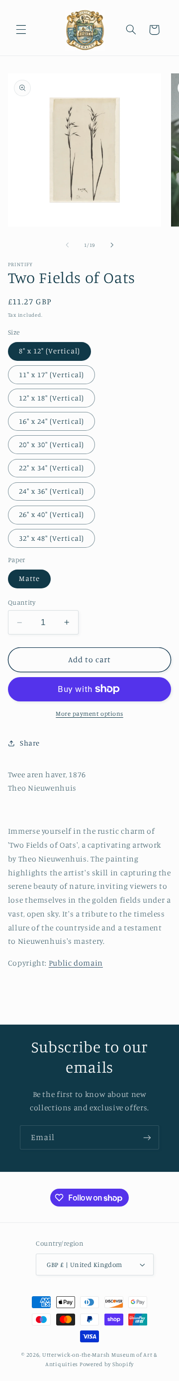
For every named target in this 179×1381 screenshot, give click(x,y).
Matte (29, 578)
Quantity (21, 602)
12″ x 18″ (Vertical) (51, 398)
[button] (20, 29)
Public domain (76, 963)
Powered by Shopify (107, 1364)
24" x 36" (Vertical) (51, 491)
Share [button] (30, 743)
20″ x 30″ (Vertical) (51, 444)
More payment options (89, 713)
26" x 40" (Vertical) (51, 514)
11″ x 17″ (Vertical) (51, 374)
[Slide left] (67, 245)
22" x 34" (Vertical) (51, 467)
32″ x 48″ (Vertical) (51, 538)
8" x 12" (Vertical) (49, 350)
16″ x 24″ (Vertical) (51, 421)
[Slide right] (112, 245)
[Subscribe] (147, 1137)
